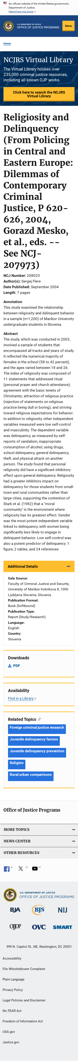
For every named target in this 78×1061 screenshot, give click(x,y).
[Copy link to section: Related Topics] (38, 719)
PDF (16, 665)
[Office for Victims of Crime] (39, 930)
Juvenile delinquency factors (34, 739)
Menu (68, 25)
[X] (22, 870)
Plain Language (13, 979)
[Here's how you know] (39, 7)
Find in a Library (21, 698)
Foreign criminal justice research (37, 727)
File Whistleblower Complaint (24, 969)
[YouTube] (36, 870)
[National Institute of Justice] (62, 913)
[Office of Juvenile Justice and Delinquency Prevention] (15, 930)
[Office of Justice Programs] (8, 26)
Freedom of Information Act (23, 1021)
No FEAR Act (12, 1011)
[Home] (38, 26)
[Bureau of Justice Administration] (15, 913)
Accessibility (12, 958)
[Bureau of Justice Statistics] (39, 916)
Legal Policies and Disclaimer (24, 1000)
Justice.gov (11, 1042)
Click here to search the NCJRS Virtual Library (39, 94)
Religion (17, 763)
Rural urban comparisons (31, 774)
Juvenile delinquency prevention (37, 751)
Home (7, 43)
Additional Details (23, 566)
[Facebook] (8, 870)
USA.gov (9, 1032)
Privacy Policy (13, 990)
